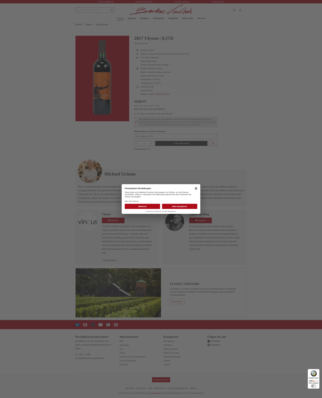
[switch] (313, 385)
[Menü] (317, 370)
